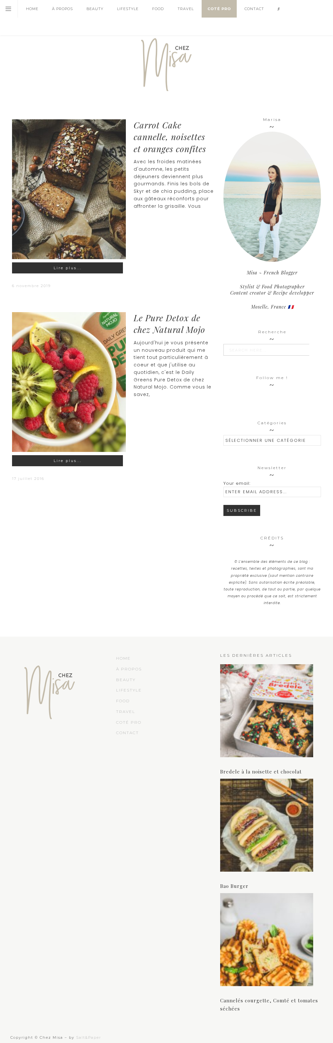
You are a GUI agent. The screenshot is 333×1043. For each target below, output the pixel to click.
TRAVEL (125, 711)
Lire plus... (68, 268)
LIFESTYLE (129, 690)
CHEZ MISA (166, 62)
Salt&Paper (88, 1037)
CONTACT (127, 732)
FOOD (123, 700)
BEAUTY (126, 679)
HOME (123, 658)
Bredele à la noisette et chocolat (261, 771)
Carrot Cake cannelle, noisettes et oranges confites (170, 136)
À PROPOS (129, 669)
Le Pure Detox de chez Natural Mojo (169, 323)
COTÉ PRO (128, 722)
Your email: (236, 483)
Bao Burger (234, 886)
